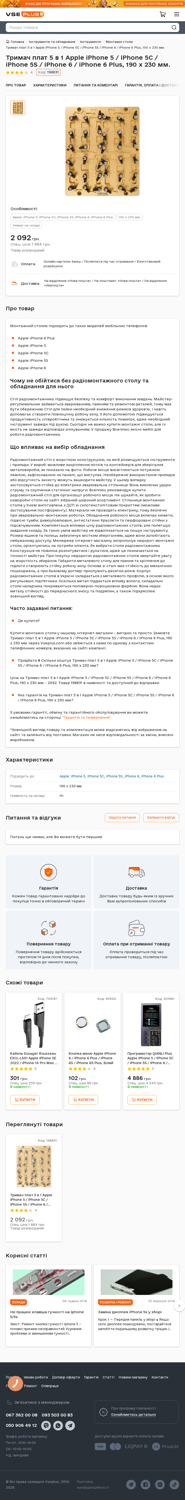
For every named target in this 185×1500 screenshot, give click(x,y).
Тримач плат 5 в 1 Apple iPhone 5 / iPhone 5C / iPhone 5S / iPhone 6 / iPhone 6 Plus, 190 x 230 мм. (31, 1200)
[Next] (179, 1305)
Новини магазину (133, 1377)
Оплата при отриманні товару (136, 944)
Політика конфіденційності (93, 1484)
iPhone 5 (78, 776)
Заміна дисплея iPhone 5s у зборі (130, 1312)
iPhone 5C (95, 776)
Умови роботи (36, 1377)
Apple (64, 776)
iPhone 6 (132, 776)
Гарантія (48, 888)
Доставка (30, 283)
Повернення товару (48, 944)
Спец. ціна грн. (30, 244)
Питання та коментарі (96, 85)
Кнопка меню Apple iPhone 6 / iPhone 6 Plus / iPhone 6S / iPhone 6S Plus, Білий (92, 1058)
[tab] (18, 108)
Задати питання (122, 817)
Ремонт (30, 1386)
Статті (108, 1377)
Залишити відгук (161, 817)
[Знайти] (174, 27)
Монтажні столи (119, 41)
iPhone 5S (114, 776)
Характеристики (49, 85)
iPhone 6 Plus (152, 776)
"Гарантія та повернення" (86, 717)
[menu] (175, 14)
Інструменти (90, 41)
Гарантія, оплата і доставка (153, 85)
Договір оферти (66, 1377)
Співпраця (50, 1386)
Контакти (160, 1377)
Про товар (16, 85)
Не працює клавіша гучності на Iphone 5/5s (47, 1314)
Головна (17, 41)
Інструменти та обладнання (52, 41)
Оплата (28, 264)
